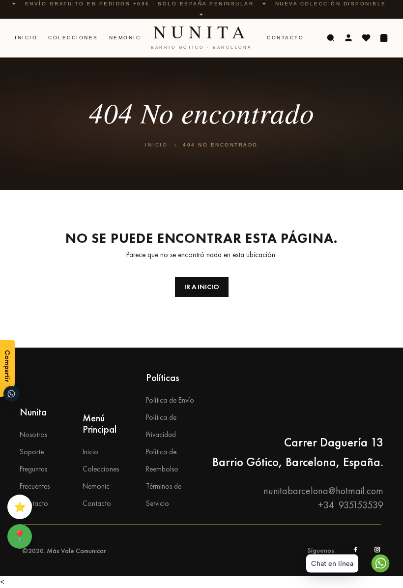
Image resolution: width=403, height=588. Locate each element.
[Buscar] (330, 37)
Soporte (32, 452)
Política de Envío (170, 400)
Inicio (26, 37)
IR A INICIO (201, 286)
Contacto (285, 37)
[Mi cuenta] (348, 37)
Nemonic (125, 37)
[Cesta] (383, 37)
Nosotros (33, 435)
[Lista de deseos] (366, 37)
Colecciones (73, 37)
